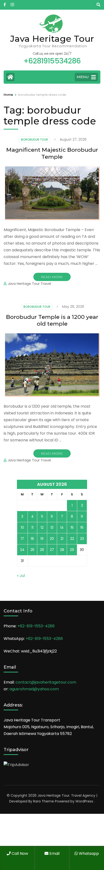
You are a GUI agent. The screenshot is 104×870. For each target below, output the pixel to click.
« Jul (21, 575)
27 (52, 549)
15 (72, 527)
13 (52, 527)
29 (72, 549)
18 (32, 538)
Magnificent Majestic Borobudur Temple (52, 153)
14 (62, 527)
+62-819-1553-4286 (36, 626)
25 (32, 549)
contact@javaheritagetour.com (45, 682)
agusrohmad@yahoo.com (34, 689)
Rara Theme (43, 801)
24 (22, 549)
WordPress (84, 801)
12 (42, 527)
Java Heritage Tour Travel (29, 283)
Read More (52, 277)
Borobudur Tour (34, 139)
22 (72, 538)
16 (81, 527)
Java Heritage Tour (52, 38)
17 (22, 538)
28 (62, 549)
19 (42, 538)
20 (52, 538)
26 (42, 549)
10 (22, 527)
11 (32, 527)
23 (82, 538)
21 (61, 538)
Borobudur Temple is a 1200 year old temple (52, 320)
